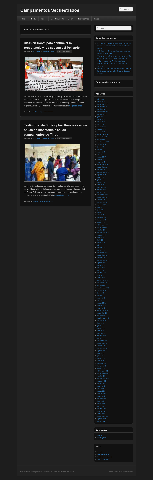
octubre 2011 (101, 315)
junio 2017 (100, 149)
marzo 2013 (101, 272)
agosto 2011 (101, 320)
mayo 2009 (101, 386)
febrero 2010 (101, 366)
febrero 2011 (101, 335)
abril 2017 (100, 154)
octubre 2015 (101, 199)
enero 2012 (101, 308)
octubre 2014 (101, 230)
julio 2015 (100, 207)
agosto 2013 (101, 262)
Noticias (33, 19)
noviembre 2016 (102, 167)
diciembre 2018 (102, 104)
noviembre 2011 (102, 313)
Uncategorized (102, 438)
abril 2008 (100, 406)
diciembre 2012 (102, 280)
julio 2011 (100, 323)
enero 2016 (101, 192)
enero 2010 (101, 368)
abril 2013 (100, 270)
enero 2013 (101, 278)
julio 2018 (100, 116)
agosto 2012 (101, 290)
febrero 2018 (101, 129)
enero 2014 (101, 250)
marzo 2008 (101, 408)
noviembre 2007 (102, 416)
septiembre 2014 (103, 232)
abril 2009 (100, 388)
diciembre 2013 (102, 252)
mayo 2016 (101, 182)
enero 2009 (101, 396)
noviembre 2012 (102, 283)
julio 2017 (100, 147)
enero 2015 (101, 222)
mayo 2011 (101, 328)
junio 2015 (100, 210)
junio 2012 (100, 295)
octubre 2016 (101, 169)
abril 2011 (100, 330)
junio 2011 (100, 325)
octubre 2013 (101, 257)
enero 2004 (101, 421)
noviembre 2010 (102, 343)
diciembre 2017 (102, 134)
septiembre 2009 (103, 378)
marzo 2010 (101, 363)
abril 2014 (100, 245)
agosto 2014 (101, 235)
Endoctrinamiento (57, 19)
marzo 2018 (101, 127)
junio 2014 (100, 240)
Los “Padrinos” (83, 19)
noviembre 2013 (102, 255)
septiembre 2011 (103, 318)
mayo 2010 (101, 358)
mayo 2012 (101, 298)
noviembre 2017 (102, 137)
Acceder (100, 452)
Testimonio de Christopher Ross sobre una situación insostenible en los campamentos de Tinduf (55, 130)
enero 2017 (101, 162)
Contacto (97, 19)
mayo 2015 (101, 212)
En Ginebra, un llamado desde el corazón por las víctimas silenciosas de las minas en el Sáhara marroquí (114, 45)
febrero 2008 (101, 411)
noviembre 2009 (102, 373)
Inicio (24, 19)
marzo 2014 (101, 247)
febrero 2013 (101, 275)
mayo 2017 (101, 152)
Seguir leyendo (77, 105)
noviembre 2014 (102, 227)
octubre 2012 (101, 285)
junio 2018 (100, 119)
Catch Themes (128, 472)
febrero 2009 (101, 393)
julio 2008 (100, 401)
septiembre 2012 (103, 288)
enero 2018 (101, 132)
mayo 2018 (101, 121)
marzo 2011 (101, 333)
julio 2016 (100, 177)
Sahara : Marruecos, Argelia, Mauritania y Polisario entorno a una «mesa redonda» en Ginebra (112, 63)
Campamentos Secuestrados (49, 10)
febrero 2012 (101, 305)
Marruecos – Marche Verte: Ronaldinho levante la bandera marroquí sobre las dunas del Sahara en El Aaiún (114, 71)
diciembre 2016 (102, 164)
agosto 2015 (101, 205)
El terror (71, 19)
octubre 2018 (101, 109)
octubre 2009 (101, 376)
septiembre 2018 (103, 111)
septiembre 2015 (103, 202)
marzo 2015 (101, 217)
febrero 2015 (101, 220)
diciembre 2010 (102, 340)
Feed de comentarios (104, 457)
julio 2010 (100, 353)
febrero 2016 (101, 189)
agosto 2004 (101, 419)
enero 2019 (101, 101)
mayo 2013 (101, 267)
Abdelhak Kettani (48, 51)
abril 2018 (100, 124)
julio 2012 (100, 293)
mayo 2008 (101, 403)
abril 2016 (100, 184)
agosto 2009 (101, 381)
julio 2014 (100, 237)
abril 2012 (100, 300)
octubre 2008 (101, 398)
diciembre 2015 (102, 194)
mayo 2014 (101, 242)
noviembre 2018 (102, 106)
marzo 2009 (101, 391)
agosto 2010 (101, 351)
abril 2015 (100, 215)
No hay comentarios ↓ (64, 51)
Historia (43, 19)
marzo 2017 (101, 157)
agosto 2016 (101, 174)
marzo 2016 (101, 187)
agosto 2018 (101, 114)
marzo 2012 (101, 303)
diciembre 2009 (102, 371)
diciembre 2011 (102, 310)
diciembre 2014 (102, 225)
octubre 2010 (101, 345)
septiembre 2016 (103, 172)
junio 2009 (100, 383)
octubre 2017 (101, 139)
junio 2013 (100, 265)
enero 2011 (101, 338)
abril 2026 (100, 99)
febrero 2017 (101, 159)
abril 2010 (100, 361)
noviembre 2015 (102, 197)
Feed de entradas (103, 454)
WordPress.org (102, 459)
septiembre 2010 (103, 348)
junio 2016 (100, 179)
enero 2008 (101, 413)
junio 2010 (100, 356)
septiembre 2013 (103, 260)
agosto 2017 (101, 144)
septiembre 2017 (103, 142)
